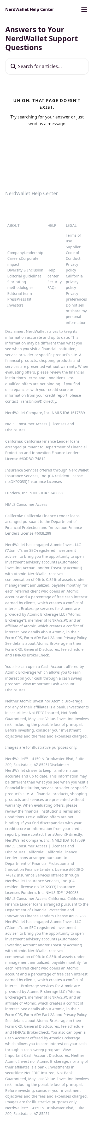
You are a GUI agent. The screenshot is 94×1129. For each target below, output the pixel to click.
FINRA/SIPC (58, 620)
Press (12, 299)
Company (15, 252)
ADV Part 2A (45, 637)
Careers (14, 258)
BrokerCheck (38, 655)
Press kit (24, 299)
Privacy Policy (74, 637)
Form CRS (13, 649)
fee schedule (72, 649)
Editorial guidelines (24, 276)
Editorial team (19, 293)
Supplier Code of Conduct (73, 252)
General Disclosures (41, 649)
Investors (15, 305)
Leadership (33, 252)
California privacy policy (74, 282)
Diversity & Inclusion (25, 270)
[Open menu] (84, 9)
